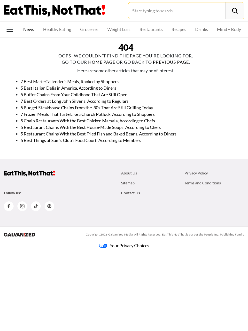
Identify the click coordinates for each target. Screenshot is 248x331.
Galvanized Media (120, 234)
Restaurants (151, 29)
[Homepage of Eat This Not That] (29, 173)
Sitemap (128, 183)
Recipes (178, 29)
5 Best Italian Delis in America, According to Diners (68, 88)
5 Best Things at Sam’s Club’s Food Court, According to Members (81, 140)
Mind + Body (229, 29)
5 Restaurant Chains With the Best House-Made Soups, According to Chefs (91, 127)
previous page (171, 62)
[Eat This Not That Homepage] (54, 10)
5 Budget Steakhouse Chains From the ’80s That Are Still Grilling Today (87, 107)
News (28, 29)
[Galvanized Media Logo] (19, 234)
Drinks (201, 29)
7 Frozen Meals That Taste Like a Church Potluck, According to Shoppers (88, 114)
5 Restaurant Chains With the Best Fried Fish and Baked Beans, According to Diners (99, 133)
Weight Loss (119, 29)
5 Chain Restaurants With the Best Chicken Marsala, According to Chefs (88, 120)
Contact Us (130, 192)
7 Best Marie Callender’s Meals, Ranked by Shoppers (70, 81)
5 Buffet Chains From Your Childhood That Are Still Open (74, 94)
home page (101, 62)
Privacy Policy (196, 173)
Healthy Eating (57, 29)
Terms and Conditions (203, 183)
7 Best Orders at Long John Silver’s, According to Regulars (75, 101)
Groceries (89, 29)
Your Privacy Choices (129, 245)
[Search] (234, 10)
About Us (129, 173)
